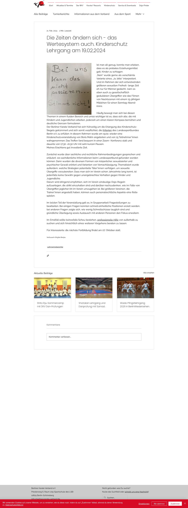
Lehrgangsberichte (55, 247)
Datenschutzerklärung (14, 505)
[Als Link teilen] (48, 255)
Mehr (138, 14)
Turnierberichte (61, 14)
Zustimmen (175, 503)
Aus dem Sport (122, 14)
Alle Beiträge (41, 14)
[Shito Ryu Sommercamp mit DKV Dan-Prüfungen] (52, 288)
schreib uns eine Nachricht (136, 492)
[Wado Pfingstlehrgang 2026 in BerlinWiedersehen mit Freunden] (135, 288)
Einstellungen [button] (144, 503)
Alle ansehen (148, 273)
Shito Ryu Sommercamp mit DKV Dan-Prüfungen (50, 304)
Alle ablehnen (159, 503)
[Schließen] (184, 503)
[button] (65, 4)
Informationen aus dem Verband (91, 14)
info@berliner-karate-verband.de (45, 499)
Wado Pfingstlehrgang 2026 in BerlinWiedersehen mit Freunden (134, 304)
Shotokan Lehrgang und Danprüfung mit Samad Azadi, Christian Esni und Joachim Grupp (92, 304)
